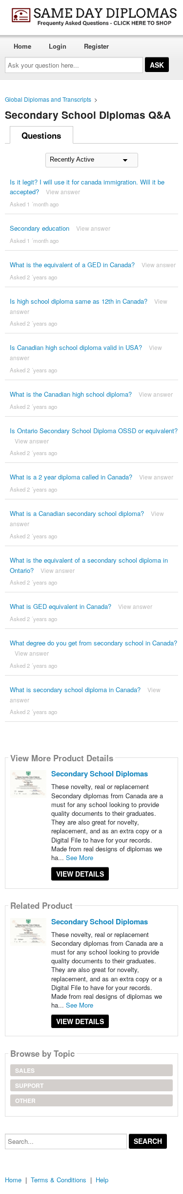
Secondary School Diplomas (99, 773)
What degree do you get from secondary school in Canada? (93, 642)
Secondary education (39, 228)
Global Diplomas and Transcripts (48, 99)
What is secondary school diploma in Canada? (75, 689)
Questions (41, 135)
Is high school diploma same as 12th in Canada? (78, 301)
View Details (80, 874)
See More (79, 857)
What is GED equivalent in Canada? (60, 606)
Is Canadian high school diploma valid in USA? (76, 347)
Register (96, 46)
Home (22, 46)
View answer (63, 191)
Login (57, 46)
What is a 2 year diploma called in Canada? (71, 476)
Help (102, 1179)
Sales (25, 1070)
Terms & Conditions (58, 1179)
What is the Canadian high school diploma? (71, 394)
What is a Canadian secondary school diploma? (77, 513)
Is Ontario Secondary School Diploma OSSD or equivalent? (94, 430)
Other (25, 1100)
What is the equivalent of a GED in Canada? (72, 264)
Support (29, 1085)
